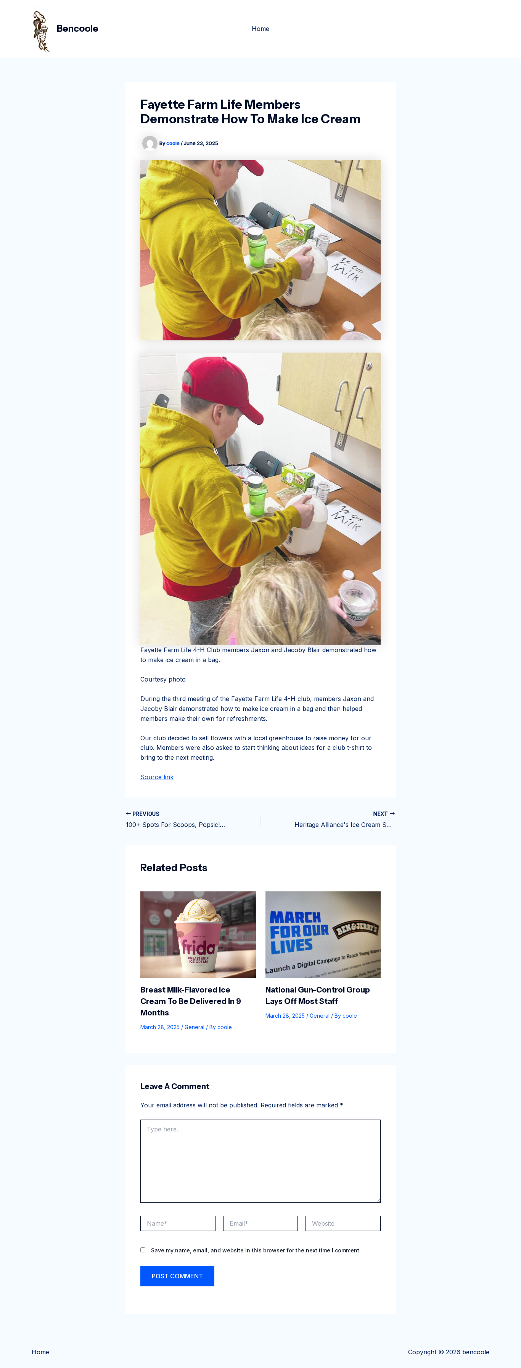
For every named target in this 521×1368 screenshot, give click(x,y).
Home (260, 28)
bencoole (77, 28)
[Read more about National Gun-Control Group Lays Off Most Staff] (323, 934)
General (194, 1027)
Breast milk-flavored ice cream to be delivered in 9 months (190, 1001)
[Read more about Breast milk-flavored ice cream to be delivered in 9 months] (198, 934)
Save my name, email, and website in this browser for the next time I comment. (256, 1250)
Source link (157, 777)
